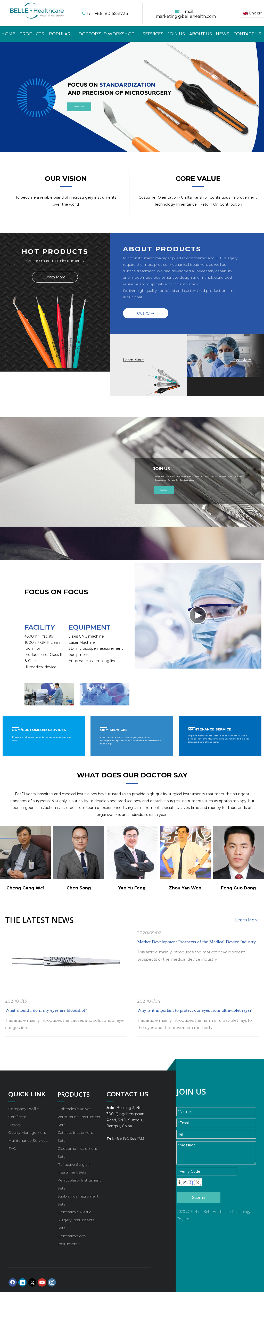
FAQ (12, 1148)
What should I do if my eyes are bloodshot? (46, 1010)
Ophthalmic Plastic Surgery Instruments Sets (75, 1220)
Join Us (163, 490)
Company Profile (23, 1108)
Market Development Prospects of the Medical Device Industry (196, 941)
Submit (198, 1197)
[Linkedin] (22, 1282)
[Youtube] (42, 1282)
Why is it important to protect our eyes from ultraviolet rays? (194, 1010)
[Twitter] (32, 1282)
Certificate (17, 1116)
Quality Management (27, 1132)
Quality (144, 313)
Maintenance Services (27, 1140)
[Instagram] (52, 1282)
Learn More (55, 277)
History (14, 1124)
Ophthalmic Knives (74, 1108)
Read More (79, 107)
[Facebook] (13, 1282)
